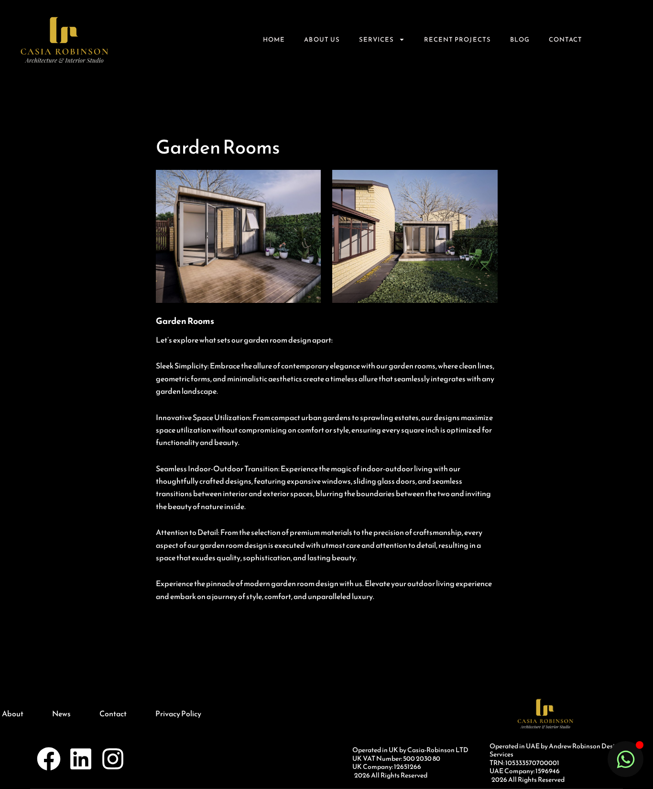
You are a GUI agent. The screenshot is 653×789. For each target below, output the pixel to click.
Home (274, 39)
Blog (520, 39)
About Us (321, 39)
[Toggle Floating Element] (625, 759)
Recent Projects (457, 39)
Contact (565, 39)
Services (376, 39)
